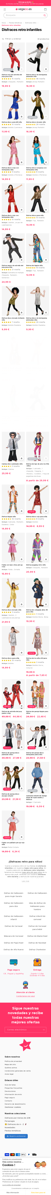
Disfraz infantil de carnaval (37, 917)
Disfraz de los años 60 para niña (36, 659)
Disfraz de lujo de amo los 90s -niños (37, 465)
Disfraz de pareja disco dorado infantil (10, 795)
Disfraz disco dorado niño (36, 122)
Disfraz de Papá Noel (13, 943)
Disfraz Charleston (37, 950)
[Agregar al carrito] (46, 604)
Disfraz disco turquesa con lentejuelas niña (36, 168)
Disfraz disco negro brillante (37, 416)
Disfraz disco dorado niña (11, 610)
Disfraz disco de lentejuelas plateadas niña (36, 319)
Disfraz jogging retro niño (36, 565)
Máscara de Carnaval (13, 936)
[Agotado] (21, 69)
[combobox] (25, 15)
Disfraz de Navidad (37, 943)
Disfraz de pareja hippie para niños (37, 712)
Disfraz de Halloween (37, 893)
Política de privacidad (13, 1061)
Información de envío (13, 1094)
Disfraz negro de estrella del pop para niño (12, 266)
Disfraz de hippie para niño (12, 368)
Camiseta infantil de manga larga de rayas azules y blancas (36, 797)
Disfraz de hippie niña (34, 265)
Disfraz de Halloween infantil (13, 917)
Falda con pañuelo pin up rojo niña (13, 843)
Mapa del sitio (10, 1064)
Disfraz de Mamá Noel (37, 936)
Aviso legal (9, 1074)
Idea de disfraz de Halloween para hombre (37, 906)
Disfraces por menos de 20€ (17, 1118)
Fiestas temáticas (13, 1131)
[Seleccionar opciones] (46, 69)
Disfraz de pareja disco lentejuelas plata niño (35, 753)
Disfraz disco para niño (35, 215)
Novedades (10, 1127)
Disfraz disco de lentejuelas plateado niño (36, 75)
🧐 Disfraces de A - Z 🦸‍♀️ (16, 1124)
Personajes (10, 1121)
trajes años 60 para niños (32, 872)
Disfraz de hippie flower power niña (11, 417)
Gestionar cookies (13, 1107)
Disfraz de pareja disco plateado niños (10, 753)
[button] (4, 9)
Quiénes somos (11, 1068)
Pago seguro (10, 1098)
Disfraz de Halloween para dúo (13, 904)
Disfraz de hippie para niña (36, 368)
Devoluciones (10, 1091)
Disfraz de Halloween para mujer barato (13, 894)
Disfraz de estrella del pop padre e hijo (12, 712)
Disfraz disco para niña (10, 658)
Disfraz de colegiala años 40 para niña (37, 611)
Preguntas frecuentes (13, 1088)
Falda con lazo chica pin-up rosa (12, 566)
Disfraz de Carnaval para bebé (37, 927)
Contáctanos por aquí (25, 996)
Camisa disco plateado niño (12, 464)
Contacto (8, 1101)
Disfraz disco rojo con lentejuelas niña (10, 216)
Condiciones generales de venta (18, 1071)
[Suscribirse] (43, 1030)
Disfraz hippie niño (9, 516)
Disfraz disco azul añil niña (12, 122)
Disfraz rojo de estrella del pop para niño (12, 75)
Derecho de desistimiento (15, 1104)
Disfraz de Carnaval (13, 926)
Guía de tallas (10, 1085)
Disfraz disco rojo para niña (36, 516)
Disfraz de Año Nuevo (14, 950)
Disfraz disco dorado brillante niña (13, 319)
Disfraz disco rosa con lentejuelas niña (10, 168)
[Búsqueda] (44, 15)
